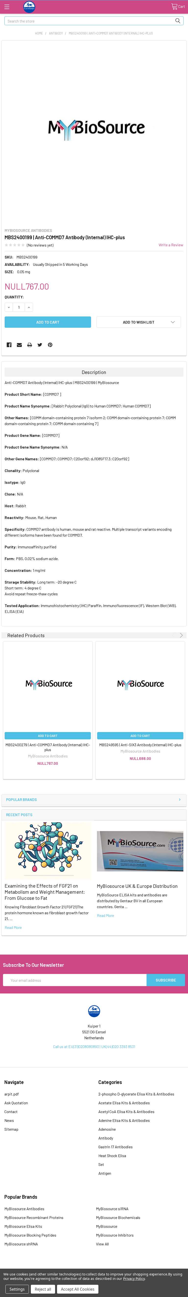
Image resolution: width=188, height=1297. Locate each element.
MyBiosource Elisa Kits (23, 1226)
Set (101, 1164)
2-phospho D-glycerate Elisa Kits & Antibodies (136, 1094)
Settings (17, 1289)
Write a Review (171, 244)
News (9, 1120)
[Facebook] (9, 344)
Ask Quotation (16, 1102)
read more (13, 927)
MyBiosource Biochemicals (118, 1217)
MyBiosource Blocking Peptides (30, 1235)
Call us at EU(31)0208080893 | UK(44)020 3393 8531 (94, 1046)
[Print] (29, 344)
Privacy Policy (133, 1278)
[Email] (19, 344)
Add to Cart (48, 736)
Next (180, 635)
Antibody (105, 1138)
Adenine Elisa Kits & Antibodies (124, 1120)
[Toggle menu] (6, 6)
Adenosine (107, 1129)
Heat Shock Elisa (112, 1155)
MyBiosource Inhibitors (115, 1235)
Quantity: (14, 296)
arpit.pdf (11, 1094)
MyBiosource (106, 1226)
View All (102, 1243)
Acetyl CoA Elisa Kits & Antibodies (126, 1111)
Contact (11, 1111)
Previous (174, 635)
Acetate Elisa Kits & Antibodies (124, 1102)
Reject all (43, 1289)
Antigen (104, 1173)
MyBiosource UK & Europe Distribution (137, 886)
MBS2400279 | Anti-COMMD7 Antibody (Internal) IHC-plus (47, 747)
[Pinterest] (50, 344)
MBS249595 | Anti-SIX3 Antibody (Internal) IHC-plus (140, 744)
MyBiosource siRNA (112, 1208)
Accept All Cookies (77, 1289)
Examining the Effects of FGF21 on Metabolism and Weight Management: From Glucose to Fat (45, 892)
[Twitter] (39, 344)
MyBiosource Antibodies (24, 1208)
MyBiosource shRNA (21, 1243)
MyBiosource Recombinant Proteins (33, 1217)
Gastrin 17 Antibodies (115, 1146)
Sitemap (11, 1129)
